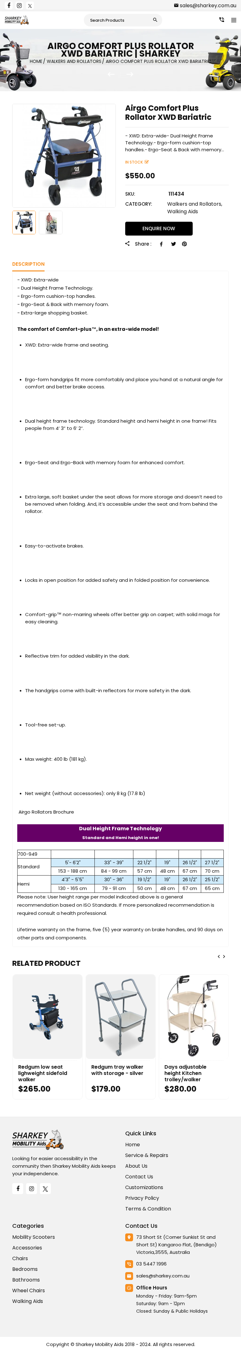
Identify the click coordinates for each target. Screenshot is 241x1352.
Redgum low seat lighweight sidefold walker (42, 1073)
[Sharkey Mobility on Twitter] (30, 5)
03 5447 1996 (151, 1263)
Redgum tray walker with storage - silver (117, 1070)
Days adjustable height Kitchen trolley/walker (185, 1073)
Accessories (27, 1247)
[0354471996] (221, 19)
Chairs (20, 1258)
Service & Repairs (146, 1155)
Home (132, 1144)
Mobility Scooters (33, 1237)
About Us (136, 1166)
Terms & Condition (148, 1208)
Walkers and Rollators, (194, 204)
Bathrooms (26, 1279)
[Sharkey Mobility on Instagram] (19, 5)
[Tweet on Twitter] (173, 244)
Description (28, 264)
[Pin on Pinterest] (184, 244)
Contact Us (139, 1176)
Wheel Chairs (28, 1290)
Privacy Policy (142, 1198)
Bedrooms (25, 1269)
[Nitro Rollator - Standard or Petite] (129, 74)
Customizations (144, 1187)
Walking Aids (182, 211)
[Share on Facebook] (162, 244)
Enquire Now (158, 228)
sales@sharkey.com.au (208, 5)
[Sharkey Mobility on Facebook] (9, 5)
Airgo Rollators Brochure (46, 812)
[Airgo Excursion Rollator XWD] (114, 74)
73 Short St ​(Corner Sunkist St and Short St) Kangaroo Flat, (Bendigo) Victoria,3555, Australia (176, 1244)
